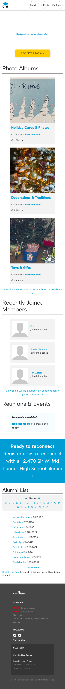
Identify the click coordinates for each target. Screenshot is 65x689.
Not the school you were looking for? (32, 34)
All (38, 498)
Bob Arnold (18, 552)
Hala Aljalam (18, 532)
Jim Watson (36, 372)
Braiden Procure (38, 349)
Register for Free (11, 572)
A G (32, 326)
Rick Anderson (19, 537)
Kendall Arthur (19, 562)
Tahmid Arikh (19, 547)
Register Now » (32, 53)
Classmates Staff (32, 134)
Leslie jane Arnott (21, 557)
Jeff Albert (17, 527)
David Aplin (18, 542)
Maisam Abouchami (22, 517)
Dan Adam (17, 522)
